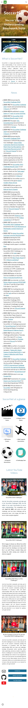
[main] (14, 20)
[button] (2, 2)
